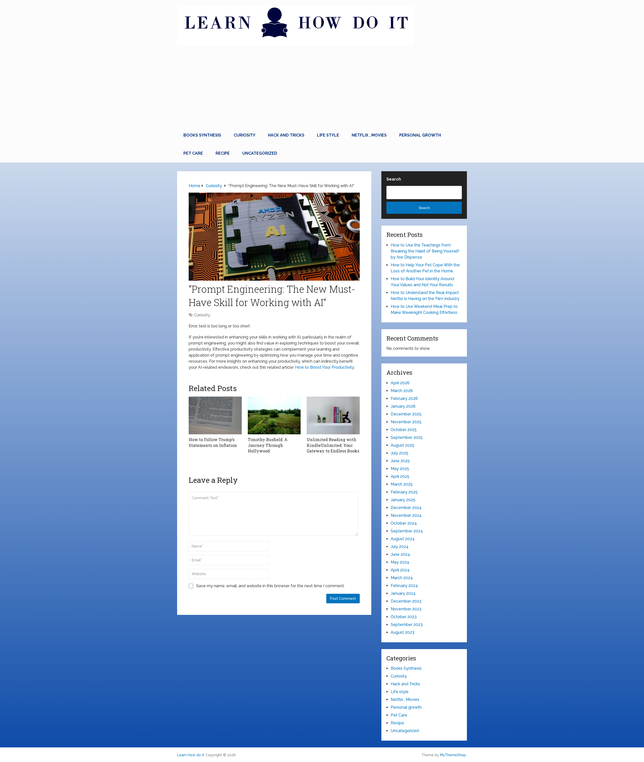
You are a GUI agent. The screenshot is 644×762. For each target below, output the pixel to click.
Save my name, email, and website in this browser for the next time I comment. (270, 585)
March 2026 (402, 390)
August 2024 (403, 538)
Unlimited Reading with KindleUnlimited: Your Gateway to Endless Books (333, 445)
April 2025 (400, 476)
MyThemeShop (453, 755)
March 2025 (402, 484)
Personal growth (420, 135)
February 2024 (404, 585)
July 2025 (399, 453)
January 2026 (403, 406)
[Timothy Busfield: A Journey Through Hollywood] (274, 415)
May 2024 (400, 562)
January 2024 (403, 593)
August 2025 (402, 445)
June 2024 (400, 554)
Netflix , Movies (369, 135)
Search (393, 179)
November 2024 (406, 515)
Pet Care (193, 153)
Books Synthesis (202, 135)
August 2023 (402, 632)
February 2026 (404, 398)
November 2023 (406, 609)
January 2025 (403, 499)
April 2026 (400, 382)
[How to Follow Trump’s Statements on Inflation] (215, 415)
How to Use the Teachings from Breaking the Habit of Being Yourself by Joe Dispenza (425, 251)
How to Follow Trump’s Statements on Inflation (213, 442)
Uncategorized (259, 153)
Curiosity (244, 135)
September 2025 (407, 437)
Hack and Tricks (286, 135)
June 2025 (400, 460)
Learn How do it (190, 755)
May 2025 (400, 468)
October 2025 (404, 429)
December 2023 (406, 601)
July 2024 (400, 546)
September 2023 (407, 624)
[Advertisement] (322, 88)
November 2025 (406, 421)
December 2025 (406, 414)
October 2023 (404, 616)
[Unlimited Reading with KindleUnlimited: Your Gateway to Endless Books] (333, 415)
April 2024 (400, 570)
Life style (328, 135)
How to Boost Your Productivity (324, 367)
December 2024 (406, 507)
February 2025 (404, 492)
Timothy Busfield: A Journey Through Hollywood (268, 445)
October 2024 (404, 523)
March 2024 (402, 577)
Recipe (223, 153)
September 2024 (407, 531)
